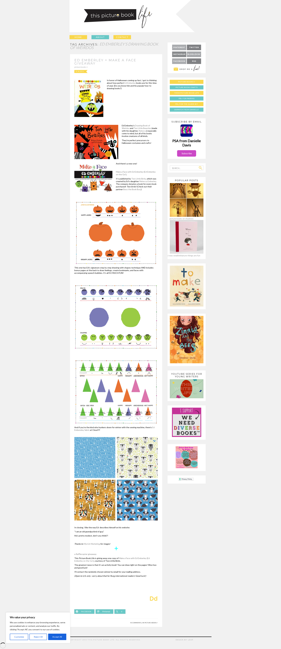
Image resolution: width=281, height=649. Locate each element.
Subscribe (187, 153)
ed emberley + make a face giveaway (105, 61)
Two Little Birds (138, 178)
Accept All (57, 637)
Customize (19, 637)
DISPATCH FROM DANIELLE (186, 109)
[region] (38, 627)
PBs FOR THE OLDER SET (186, 104)
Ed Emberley (130, 83)
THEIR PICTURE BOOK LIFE (186, 93)
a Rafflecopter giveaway (85, 554)
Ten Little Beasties (142, 128)
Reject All (38, 637)
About (100, 37)
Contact (122, 37)
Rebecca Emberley (147, 181)
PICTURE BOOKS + (81, 67)
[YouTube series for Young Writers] (186, 397)
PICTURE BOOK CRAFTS (187, 87)
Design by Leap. (185, 640)
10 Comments (135, 623)
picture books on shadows (181, 218)
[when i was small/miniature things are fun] (181, 253)
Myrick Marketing (92, 544)
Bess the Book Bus (131, 189)
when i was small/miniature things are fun (181, 255)
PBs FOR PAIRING (187, 98)
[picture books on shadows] (181, 216)
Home (78, 37)
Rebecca (143, 131)
